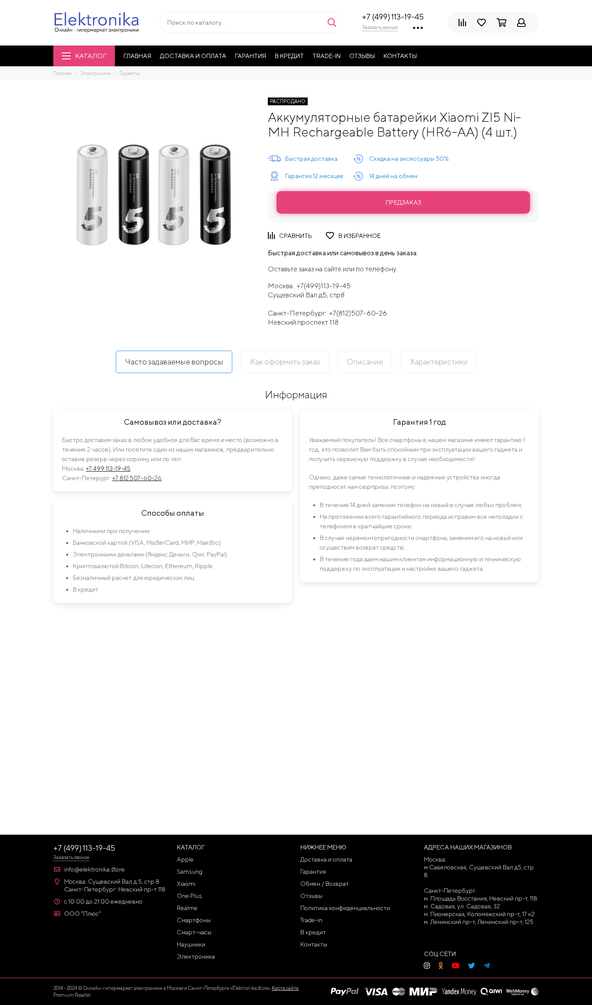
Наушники (191, 944)
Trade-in (326, 55)
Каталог (90, 55)
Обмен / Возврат (324, 883)
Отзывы (362, 55)
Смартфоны (194, 920)
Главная (137, 55)
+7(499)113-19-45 (323, 286)
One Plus (189, 895)
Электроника (196, 956)
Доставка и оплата (193, 55)
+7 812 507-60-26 (137, 478)
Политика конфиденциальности (345, 907)
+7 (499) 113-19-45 (393, 16)
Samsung (189, 871)
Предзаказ (403, 202)
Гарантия (250, 55)
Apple (185, 859)
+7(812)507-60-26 (358, 313)
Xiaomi (186, 883)
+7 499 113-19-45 (108, 468)
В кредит (289, 55)
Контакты (400, 55)
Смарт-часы (194, 932)
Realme (187, 907)
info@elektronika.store (94, 869)
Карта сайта (285, 988)
